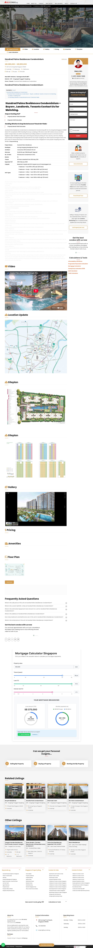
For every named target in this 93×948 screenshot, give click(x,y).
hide (14, 90)
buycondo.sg (14, 141)
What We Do (49, 3)
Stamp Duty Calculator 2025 (76, 268)
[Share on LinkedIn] (18, 639)
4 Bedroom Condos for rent (78, 879)
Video (26, 49)
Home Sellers (28, 873)
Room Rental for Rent (77, 886)
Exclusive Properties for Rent (78, 881)
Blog (66, 3)
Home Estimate (78, 164)
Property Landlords (30, 875)
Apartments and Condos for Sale (56, 873)
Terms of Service (10, 946)
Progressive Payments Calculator (78, 264)
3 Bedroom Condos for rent (78, 877)
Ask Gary (4, 877)
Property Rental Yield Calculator (16, 116)
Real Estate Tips (29, 885)
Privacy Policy (19, 946)
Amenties (68, 49)
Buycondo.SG (74, 157)
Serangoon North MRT (22, 76)
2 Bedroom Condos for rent (78, 875)
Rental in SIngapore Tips (31, 886)
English (78, 947)
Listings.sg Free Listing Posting (55, 896)
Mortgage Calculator (74, 266)
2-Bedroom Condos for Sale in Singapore (57, 881)
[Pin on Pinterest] (15, 639)
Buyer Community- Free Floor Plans (10, 881)
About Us (33, 3)
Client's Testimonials (7, 875)
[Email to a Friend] (12, 639)
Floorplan (79, 49)
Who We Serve (58, 3)
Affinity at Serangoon (12, 208)
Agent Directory (6, 885)
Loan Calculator (13, 52)
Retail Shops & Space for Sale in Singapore (58, 892)
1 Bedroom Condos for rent (78, 873)
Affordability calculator (75, 261)
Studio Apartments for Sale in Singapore (57, 888)
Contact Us (73, 3)
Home (28, 3)
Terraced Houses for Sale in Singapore (57, 890)
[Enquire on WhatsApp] (3, 945)
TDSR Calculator (73, 273)
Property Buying (29, 877)
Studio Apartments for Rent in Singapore (81, 883)
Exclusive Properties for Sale (55, 879)
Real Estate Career (30, 881)
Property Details (13, 49)
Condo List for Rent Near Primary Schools (81, 890)
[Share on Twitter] (9, 639)
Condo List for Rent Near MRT (79, 888)
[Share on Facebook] (6, 639)
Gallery (47, 49)
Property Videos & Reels (8, 888)
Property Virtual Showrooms (8, 890)
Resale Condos (29, 883)
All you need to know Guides (32, 888)
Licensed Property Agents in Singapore (11, 873)
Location (36, 49)
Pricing (57, 49)
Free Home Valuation (46, 945)
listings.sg (24, 938)
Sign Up (86, 2)
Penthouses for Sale (53, 877)
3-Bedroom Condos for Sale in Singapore (57, 883)
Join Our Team (6, 883)
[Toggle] (19, 869)
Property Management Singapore (10, 879)
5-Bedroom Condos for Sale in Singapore (57, 886)
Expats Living (28, 879)
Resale (11, 81)
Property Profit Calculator (14, 120)
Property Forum (6, 886)
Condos (41, 3)
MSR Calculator (72, 271)
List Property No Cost (78, 227)
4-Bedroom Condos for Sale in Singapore (57, 885)
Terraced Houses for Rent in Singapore (81, 885)
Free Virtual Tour (78, 195)
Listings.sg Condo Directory (55, 894)
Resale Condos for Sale (54, 875)
